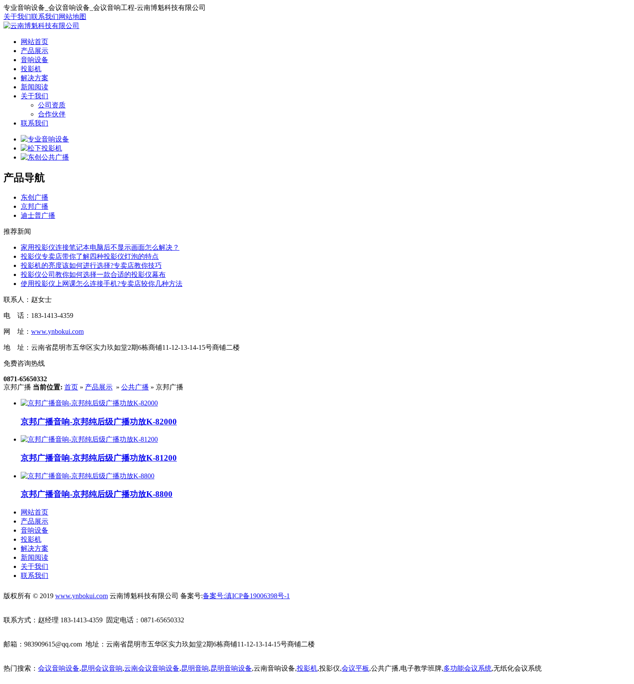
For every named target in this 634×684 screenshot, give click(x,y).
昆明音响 (195, 668)
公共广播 (135, 387)
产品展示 (34, 50)
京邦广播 (34, 206)
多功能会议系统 (467, 668)
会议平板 (355, 668)
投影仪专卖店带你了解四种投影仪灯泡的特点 (90, 256)
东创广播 (34, 197)
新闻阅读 (34, 87)
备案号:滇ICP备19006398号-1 (246, 595)
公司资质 (52, 105)
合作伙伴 (52, 114)
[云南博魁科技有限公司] (41, 25)
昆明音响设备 (231, 668)
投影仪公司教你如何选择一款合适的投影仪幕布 (93, 274)
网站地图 (72, 16)
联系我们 (45, 16)
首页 (71, 387)
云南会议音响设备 (151, 668)
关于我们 (17, 16)
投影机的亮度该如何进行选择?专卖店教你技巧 (91, 265)
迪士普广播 (38, 215)
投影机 (31, 68)
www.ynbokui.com (57, 331)
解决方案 (34, 78)
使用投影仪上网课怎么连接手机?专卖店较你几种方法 (101, 283)
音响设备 (34, 59)
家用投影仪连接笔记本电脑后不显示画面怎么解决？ (100, 247)
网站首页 (34, 41)
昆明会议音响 (101, 668)
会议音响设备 (58, 668)
